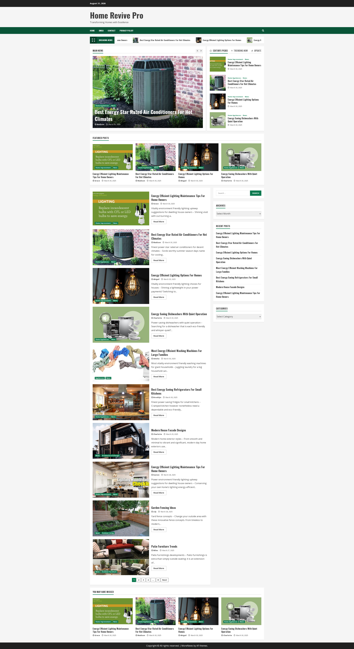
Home (92, 30)
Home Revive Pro (116, 15)
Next (164, 580)
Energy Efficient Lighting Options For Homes (195, 40)
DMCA (101, 30)
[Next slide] (201, 51)
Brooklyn (157, 397)
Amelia (156, 358)
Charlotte (227, 181)
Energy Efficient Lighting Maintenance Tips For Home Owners (218, 64)
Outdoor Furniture (109, 572)
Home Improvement (236, 59)
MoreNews (187, 645)
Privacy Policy (126, 30)
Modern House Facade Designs (121, 441)
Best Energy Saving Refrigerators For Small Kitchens (121, 402)
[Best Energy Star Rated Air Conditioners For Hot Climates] (148, 92)
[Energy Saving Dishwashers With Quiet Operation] (241, 157)
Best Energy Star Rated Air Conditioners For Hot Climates (138, 40)
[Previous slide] (197, 51)
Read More (159, 222)
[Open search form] (263, 30)
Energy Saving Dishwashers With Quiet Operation (248, 40)
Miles (155, 550)
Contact (111, 30)
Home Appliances (102, 106)
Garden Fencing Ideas (121, 518)
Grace (97, 181)
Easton (156, 475)
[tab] (219, 51)
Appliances (100, 378)
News (113, 106)
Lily (154, 512)
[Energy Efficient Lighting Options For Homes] (198, 157)
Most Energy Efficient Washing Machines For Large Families (121, 363)
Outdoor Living (108, 533)
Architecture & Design (110, 456)
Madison (100, 124)
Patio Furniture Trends (121, 557)
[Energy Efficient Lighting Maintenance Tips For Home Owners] (113, 157)
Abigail (183, 181)
